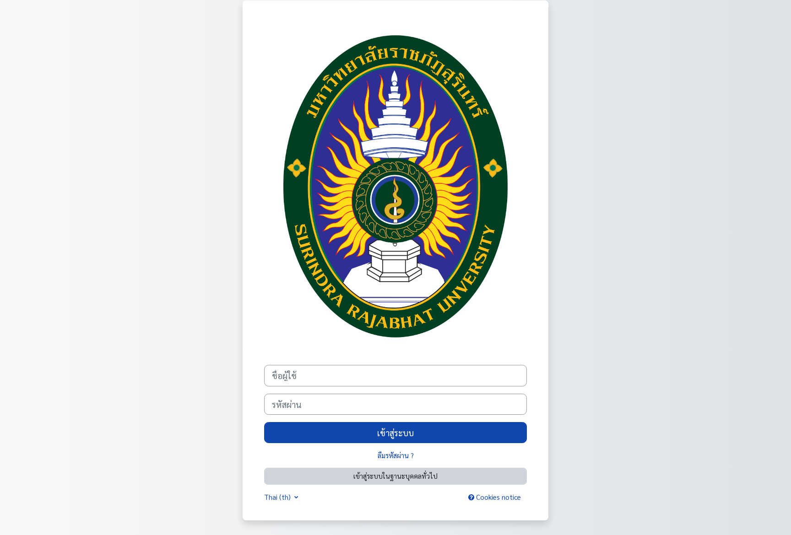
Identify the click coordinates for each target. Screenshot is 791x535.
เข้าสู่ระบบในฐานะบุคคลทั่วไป (395, 475)
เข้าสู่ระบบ (395, 432)
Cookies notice (497, 496)
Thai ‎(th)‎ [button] (278, 496)
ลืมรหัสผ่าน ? (396, 455)
